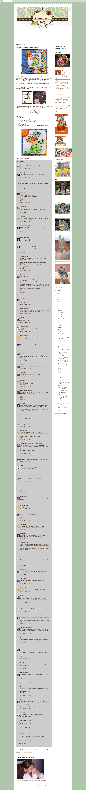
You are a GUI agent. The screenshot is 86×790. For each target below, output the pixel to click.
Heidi (21, 648)
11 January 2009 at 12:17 (25, 399)
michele (22, 569)
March (59, 332)
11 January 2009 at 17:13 (25, 472)
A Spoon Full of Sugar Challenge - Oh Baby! (62, 361)
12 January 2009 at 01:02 (25, 658)
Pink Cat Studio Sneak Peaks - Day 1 (63, 383)
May (59, 327)
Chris (21, 615)
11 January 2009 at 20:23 (25, 553)
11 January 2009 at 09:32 (25, 304)
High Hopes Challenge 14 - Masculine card (63, 366)
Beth (21, 317)
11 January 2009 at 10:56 (25, 347)
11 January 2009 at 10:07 (25, 322)
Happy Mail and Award (62, 392)
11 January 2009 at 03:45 (25, 233)
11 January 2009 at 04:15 (25, 240)
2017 (58, 295)
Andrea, (22, 587)
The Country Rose (24, 720)
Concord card (32, 123)
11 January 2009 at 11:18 (25, 368)
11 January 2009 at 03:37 (25, 221)
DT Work (21, 158)
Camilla (22, 163)
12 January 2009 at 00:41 (25, 643)
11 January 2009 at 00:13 (25, 168)
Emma (21, 343)
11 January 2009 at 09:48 (25, 313)
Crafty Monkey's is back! (62, 390)
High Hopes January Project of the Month (63, 358)
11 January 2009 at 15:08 (25, 461)
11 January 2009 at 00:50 (25, 202)
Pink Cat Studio (43, 107)
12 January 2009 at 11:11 (25, 716)
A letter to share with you (63, 364)
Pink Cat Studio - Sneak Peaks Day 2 (63, 379)
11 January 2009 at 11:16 (25, 360)
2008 (58, 410)
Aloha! (59, 369)
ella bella (22, 486)
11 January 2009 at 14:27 (25, 439)
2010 (58, 308)
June (59, 325)
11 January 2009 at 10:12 (25, 331)
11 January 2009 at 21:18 (25, 591)
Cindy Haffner (23, 237)
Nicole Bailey (23, 430)
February (60, 334)
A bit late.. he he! (61, 346)
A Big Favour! (60, 394)
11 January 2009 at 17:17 (25, 481)
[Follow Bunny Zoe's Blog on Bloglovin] (61, 49)
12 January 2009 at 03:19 (25, 668)
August (59, 321)
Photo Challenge (61, 344)
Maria (21, 244)
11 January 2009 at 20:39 (25, 565)
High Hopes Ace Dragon (25, 117)
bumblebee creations (25, 627)
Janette (22, 533)
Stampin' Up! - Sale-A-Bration (62, 401)
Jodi (21, 192)
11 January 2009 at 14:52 (25, 453)
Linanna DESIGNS (24, 351)
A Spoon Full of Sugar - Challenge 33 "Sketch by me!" (63, 398)
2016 (58, 297)
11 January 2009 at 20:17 (25, 538)
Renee (21, 216)
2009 (58, 310)
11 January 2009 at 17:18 (25, 492)
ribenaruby (22, 524)
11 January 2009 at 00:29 (25, 188)
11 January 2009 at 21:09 (25, 583)
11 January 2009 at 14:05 (25, 426)
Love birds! (60, 371)
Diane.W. (22, 372)
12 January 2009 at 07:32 (25, 695)
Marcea (21, 181)
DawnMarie (22, 172)
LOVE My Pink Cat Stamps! (62, 341)
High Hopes (26, 158)
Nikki (21, 422)
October (59, 317)
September (60, 319)
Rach (21, 712)
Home (34, 749)
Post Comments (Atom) (27, 752)
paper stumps (44, 121)
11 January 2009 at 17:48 (25, 501)
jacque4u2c (22, 505)
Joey (21, 606)
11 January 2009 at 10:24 (25, 338)
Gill (21, 380)
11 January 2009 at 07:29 (25, 270)
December (60, 312)
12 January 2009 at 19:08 (25, 727)
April (59, 329)
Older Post (49, 749)
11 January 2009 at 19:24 (25, 520)
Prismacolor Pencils (62, 385)
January (59, 336)
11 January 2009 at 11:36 (25, 376)
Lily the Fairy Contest (62, 407)
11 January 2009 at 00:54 (25, 212)
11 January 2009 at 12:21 (25, 418)
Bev (21, 465)
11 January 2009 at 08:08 (25, 293)
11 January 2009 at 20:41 (25, 574)
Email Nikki (57, 111)
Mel (21, 457)
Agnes (46, 87)
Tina (21, 699)
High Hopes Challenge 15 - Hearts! (63, 353)
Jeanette (22, 496)
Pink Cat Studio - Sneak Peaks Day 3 (63, 376)
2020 (58, 293)
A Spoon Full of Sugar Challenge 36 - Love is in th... (63, 349)
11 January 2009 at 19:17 (25, 508)
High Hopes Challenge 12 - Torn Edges (63, 404)
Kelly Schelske (23, 672)
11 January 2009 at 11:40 (25, 386)
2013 (58, 304)
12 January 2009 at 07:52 (25, 708)
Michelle (22, 477)
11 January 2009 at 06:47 (25, 252)
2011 (58, 306)
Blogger (47, 786)
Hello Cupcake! (61, 355)
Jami (21, 662)
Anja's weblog (23, 512)
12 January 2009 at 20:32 (25, 740)
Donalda (22, 206)
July (59, 323)
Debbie (21, 578)
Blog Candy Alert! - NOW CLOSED (63, 338)
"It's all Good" (36, 117)
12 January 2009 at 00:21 (25, 633)
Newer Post (19, 749)
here (17, 83)
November (60, 314)
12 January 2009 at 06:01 (25, 682)
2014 (58, 302)
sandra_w (22, 298)
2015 (58, 300)
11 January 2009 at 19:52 (25, 529)
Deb (21, 364)
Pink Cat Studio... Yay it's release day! (63, 373)
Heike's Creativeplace (25, 390)
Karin (42, 87)
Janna (21, 403)
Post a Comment (22, 743)
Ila (20, 595)
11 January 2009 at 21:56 (25, 611)
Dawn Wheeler (23, 326)
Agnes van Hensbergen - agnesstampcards (30, 443)
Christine (22, 637)
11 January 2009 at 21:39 (25, 602)
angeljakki (22, 335)
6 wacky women (23, 225)
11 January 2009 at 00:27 (25, 177)
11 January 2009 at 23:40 (25, 623)
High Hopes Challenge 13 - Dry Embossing (63, 388)
